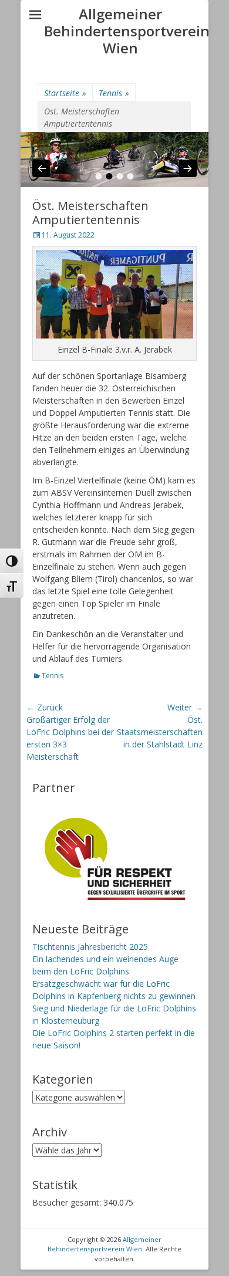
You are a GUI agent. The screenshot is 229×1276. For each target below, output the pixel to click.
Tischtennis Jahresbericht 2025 (90, 946)
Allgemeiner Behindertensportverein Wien (127, 30)
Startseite (65, 93)
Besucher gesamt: (67, 1202)
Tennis (114, 93)
